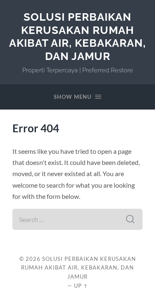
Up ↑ (81, 285)
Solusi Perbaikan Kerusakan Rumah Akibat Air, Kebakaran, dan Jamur (77, 36)
